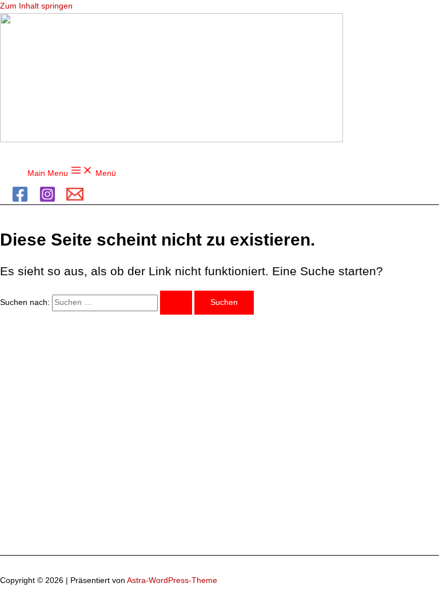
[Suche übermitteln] (176, 303)
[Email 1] (74, 200)
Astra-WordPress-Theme (172, 580)
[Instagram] (47, 200)
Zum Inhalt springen (36, 6)
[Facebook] (20, 200)
